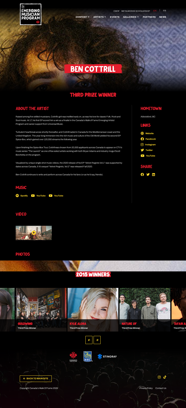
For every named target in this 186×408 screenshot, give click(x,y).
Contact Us (160, 388)
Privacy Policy (146, 388)
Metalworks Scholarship (135, 11)
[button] (143, 174)
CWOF (117, 11)
